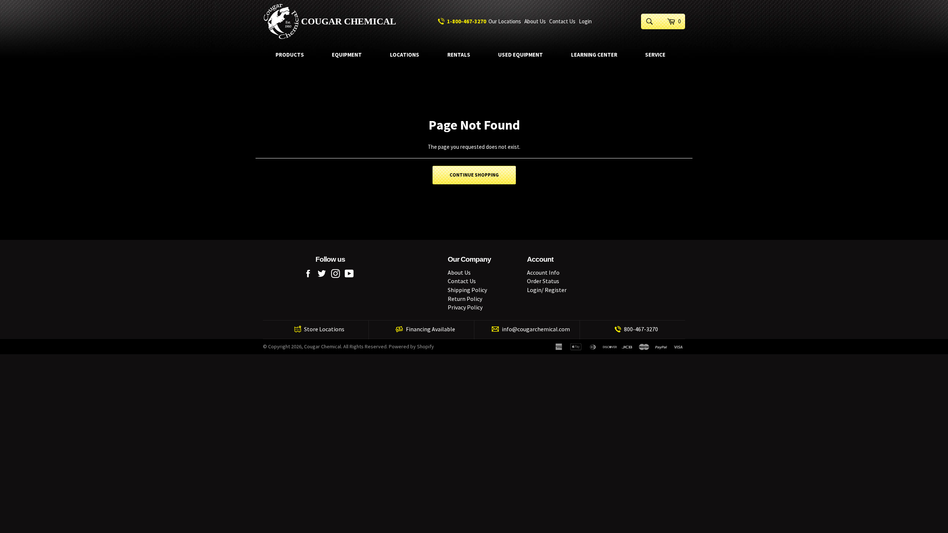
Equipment (347, 54)
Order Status (543, 281)
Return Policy (465, 298)
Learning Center (594, 54)
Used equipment (520, 54)
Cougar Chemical (348, 21)
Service (655, 54)
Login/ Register (547, 290)
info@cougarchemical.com (536, 329)
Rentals (458, 54)
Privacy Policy (465, 307)
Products (290, 54)
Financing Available (430, 329)
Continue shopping (474, 175)
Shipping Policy (467, 290)
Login (585, 21)
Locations (404, 54)
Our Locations (504, 21)
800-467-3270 (641, 329)
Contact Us (562, 21)
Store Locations (324, 329)
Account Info (543, 272)
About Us (535, 21)
